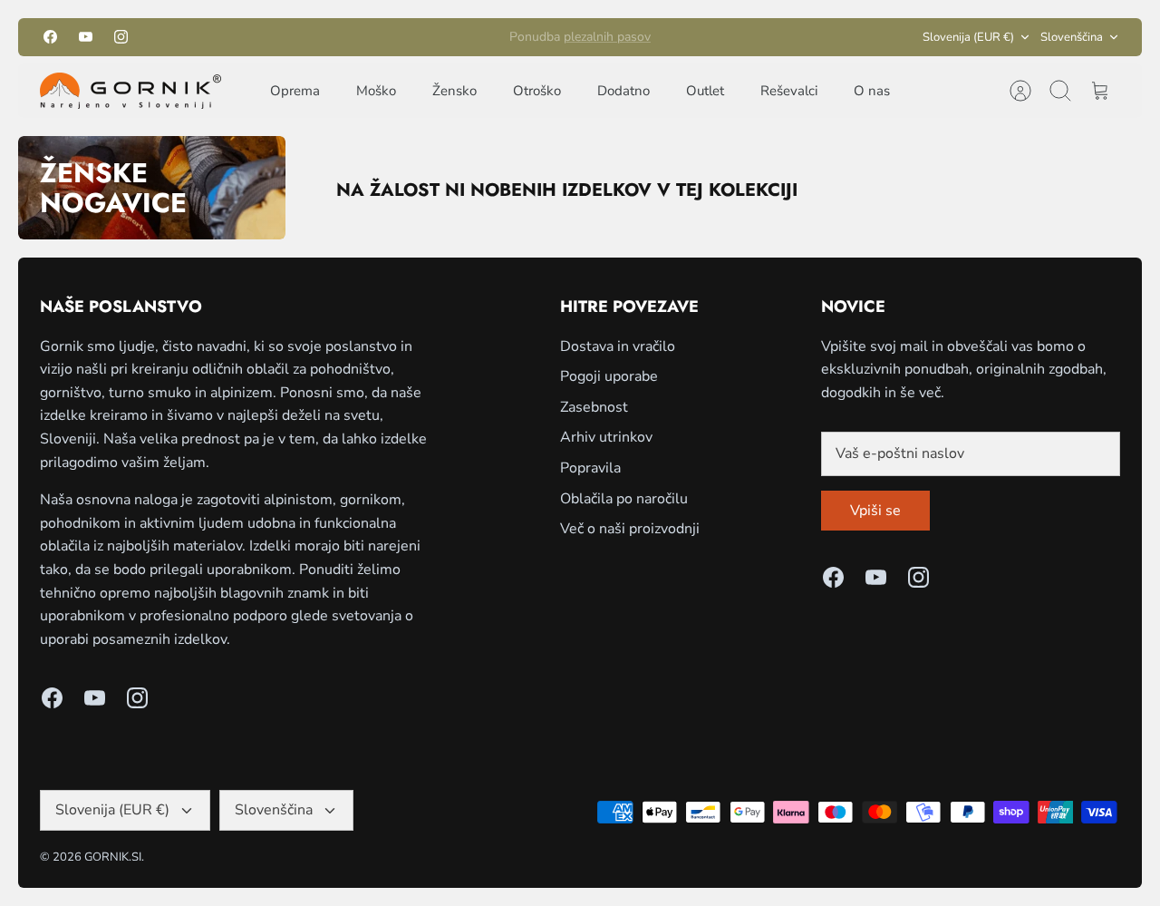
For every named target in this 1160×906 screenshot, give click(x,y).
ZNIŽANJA (603, 44)
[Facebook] (50, 37)
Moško (376, 91)
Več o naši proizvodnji (630, 529)
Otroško (537, 91)
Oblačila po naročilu (624, 499)
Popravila (590, 468)
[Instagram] (121, 37)
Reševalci (788, 91)
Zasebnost (594, 407)
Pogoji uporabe (609, 376)
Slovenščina (1071, 37)
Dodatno (623, 91)
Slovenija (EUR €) (968, 37)
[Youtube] (85, 37)
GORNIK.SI (112, 857)
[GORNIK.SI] (130, 91)
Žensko (454, 91)
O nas (872, 91)
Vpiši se (875, 511)
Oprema (295, 91)
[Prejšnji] (419, 37)
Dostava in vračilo (617, 346)
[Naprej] (740, 37)
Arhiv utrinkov (606, 437)
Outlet (705, 91)
